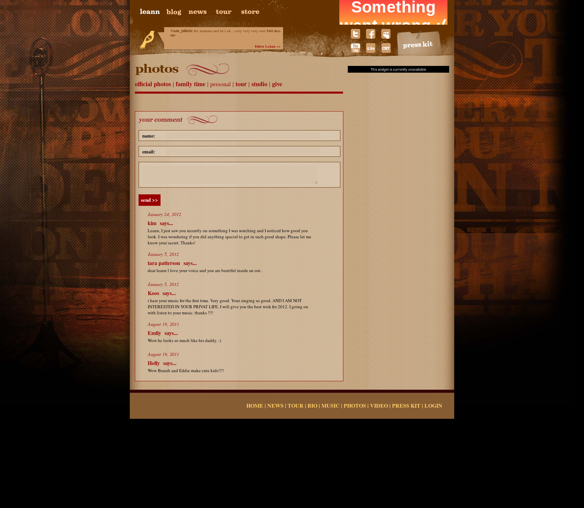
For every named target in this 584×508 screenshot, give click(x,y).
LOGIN (433, 405)
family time (191, 83)
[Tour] (224, 11)
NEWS (275, 405)
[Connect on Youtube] (355, 48)
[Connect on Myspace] (386, 34)
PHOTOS (355, 405)
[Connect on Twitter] (355, 34)
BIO (312, 405)
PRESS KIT (406, 405)
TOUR (295, 405)
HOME (254, 405)
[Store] (250, 11)
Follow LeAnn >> (268, 46)
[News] (198, 11)
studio (260, 83)
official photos (154, 83)
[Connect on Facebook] (370, 34)
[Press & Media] (419, 43)
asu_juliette (183, 30)
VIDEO (379, 405)
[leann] (153, 11)
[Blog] (175, 11)
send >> (149, 199)
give (277, 83)
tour (242, 83)
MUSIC (330, 405)
